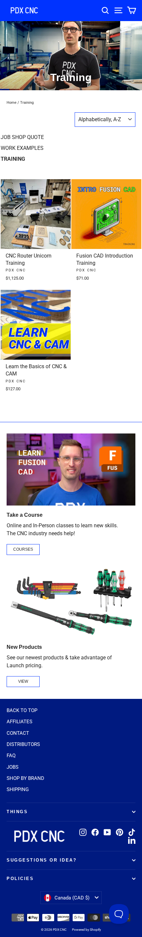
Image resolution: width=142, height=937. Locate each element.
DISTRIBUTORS (23, 744)
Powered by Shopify (86, 929)
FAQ (11, 755)
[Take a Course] (71, 469)
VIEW (23, 681)
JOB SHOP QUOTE (22, 137)
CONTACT (18, 733)
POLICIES (20, 878)
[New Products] (71, 601)
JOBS (12, 767)
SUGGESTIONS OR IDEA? (42, 860)
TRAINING (13, 159)
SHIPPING (18, 789)
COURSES (23, 549)
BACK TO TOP (22, 710)
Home (12, 102)
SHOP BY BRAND (25, 778)
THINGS (17, 812)
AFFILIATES (19, 722)
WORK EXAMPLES (22, 148)
